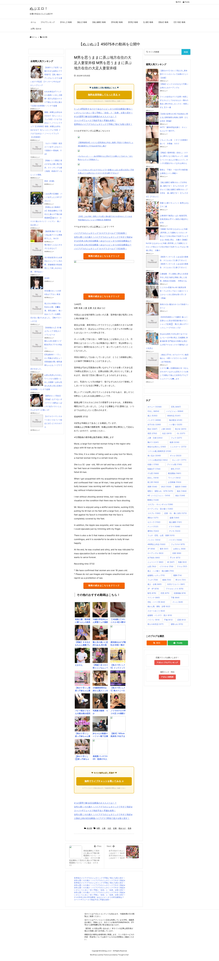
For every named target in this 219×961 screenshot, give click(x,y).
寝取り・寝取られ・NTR (160, 491)
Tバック (174, 478)
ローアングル (155, 553)
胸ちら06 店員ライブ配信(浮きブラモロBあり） (53, 344)
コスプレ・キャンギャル (160, 504)
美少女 (180, 429)
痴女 (182, 491)
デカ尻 (153, 473)
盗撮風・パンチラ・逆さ (160, 615)
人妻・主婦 (155, 438)
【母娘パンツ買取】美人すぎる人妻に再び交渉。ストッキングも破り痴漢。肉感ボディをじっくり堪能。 (46, 167)
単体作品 (173, 416)
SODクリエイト (176, 584)
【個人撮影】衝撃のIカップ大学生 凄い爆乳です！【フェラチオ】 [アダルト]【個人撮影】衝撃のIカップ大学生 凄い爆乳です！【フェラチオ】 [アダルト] (167, 189)
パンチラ (154, 420)
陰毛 (152, 593)
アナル (182, 566)
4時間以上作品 (156, 544)
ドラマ (174, 526)
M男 (98, 828)
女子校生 (154, 557)
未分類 (44, 37)
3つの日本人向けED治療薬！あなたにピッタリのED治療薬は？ (103, 241)
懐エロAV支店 (155, 624)
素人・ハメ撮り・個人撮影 (161, 571)
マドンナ (154, 597)
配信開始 (174, 473)
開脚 (177, 575)
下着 (175, 597)
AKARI (46, 278)
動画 (166, 580)
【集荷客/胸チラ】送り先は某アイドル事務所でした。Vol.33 (53, 234)
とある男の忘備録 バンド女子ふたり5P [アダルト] (53, 197)
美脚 (152, 487)
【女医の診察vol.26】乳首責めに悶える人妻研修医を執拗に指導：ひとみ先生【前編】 (174, 117)
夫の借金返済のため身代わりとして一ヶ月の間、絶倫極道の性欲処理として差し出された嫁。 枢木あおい (46, 264)
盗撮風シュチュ (156, 575)
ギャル (175, 455)
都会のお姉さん (157, 447)
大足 (109, 828)
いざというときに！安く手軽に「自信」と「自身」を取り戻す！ (103, 112)
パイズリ (175, 540)
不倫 (168, 620)
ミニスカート (178, 447)
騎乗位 (153, 500)
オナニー (155, 407)
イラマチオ (166, 566)
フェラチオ (178, 544)
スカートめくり (156, 611)
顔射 (176, 553)
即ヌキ (181, 580)
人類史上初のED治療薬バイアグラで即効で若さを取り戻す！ (102, 818)
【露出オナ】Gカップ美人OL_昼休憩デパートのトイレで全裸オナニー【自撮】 (174, 74)
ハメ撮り (175, 424)
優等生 (153, 531)
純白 (180, 495)
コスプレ (154, 513)
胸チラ (153, 442)
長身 (129, 828)
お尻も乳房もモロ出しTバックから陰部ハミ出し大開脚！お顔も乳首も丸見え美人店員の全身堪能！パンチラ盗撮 (46, 382)
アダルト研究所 (167, 677)
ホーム (34, 37)
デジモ (174, 531)
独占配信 (175, 420)
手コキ (175, 557)
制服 (182, 562)
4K (170, 562)
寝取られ (177, 624)
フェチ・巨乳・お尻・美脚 (161, 535)
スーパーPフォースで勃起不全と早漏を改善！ (95, 120)
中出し (153, 411)
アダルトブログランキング (167, 662)
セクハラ (154, 522)
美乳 (175, 469)
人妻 (103, 828)
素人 (152, 416)
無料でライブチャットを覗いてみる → (104, 781)
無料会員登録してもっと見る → (104, 94)
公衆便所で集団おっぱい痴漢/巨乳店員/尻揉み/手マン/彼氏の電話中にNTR (174, 219)
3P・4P (153, 589)
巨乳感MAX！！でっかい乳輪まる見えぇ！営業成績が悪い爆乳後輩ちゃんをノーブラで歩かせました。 (46, 361)
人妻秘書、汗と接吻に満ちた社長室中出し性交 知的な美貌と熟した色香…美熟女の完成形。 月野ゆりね (174, 277)
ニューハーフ (155, 562)
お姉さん (179, 549)
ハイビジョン (174, 411)
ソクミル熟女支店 (158, 460)
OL (181, 433)
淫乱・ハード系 (156, 602)
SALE (166, 487)
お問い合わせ (103, 928)
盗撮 (174, 518)
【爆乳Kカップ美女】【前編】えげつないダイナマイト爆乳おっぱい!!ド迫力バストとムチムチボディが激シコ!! (46, 403)
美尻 (152, 433)
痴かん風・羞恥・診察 (159, 606)
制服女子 (154, 469)
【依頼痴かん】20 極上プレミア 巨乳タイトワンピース (52, 331)
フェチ (153, 580)
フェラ (176, 438)
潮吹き (153, 518)
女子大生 (154, 424)
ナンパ (153, 526)
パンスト (154, 540)
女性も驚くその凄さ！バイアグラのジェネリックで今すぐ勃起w (103, 237)
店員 (181, 620)
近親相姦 (180, 593)
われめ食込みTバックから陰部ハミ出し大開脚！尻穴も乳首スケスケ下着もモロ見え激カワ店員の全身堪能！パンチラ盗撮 (46, 98)
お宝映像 (174, 482)
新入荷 (153, 482)
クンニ (177, 602)
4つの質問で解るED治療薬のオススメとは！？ (95, 116)
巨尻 (165, 593)
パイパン (154, 620)
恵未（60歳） (50, 181)
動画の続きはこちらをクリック (104, 256)
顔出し (153, 478)
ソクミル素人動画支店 (159, 451)
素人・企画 (155, 584)
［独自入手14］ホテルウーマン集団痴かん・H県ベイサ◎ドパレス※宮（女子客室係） (174, 358)
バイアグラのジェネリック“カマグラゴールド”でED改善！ (100, 233)
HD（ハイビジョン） (159, 495)
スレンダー (179, 460)
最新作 (181, 487)
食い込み (154, 455)
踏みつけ (122, 828)
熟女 (152, 429)
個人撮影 (175, 522)
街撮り (153, 464)
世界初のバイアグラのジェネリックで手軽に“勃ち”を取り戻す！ (103, 124)
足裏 (115, 828)
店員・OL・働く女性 (175, 513)
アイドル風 (174, 464)
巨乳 (176, 407)
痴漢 (174, 442)
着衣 (164, 549)
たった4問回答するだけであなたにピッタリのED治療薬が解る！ (103, 109)
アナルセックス (174, 589)
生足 (167, 433)
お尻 (152, 566)
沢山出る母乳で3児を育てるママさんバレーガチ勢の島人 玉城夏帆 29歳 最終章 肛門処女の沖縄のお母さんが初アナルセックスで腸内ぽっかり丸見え (167, 341)
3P (151, 549)
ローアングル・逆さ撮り (160, 509)
